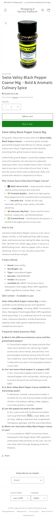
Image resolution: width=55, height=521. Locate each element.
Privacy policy (34, 511)
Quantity (5, 102)
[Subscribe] (41, 480)
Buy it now (27, 124)
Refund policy (21, 511)
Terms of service (47, 511)
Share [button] (7, 455)
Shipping (15, 97)
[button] (5, 10)
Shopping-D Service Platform (24, 508)
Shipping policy (28, 515)
